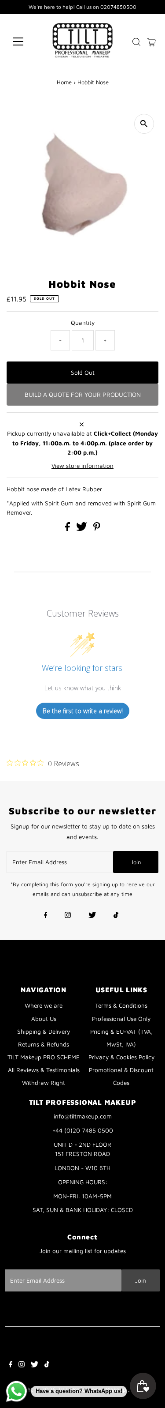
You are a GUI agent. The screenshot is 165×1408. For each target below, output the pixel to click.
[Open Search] (136, 42)
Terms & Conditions (121, 1005)
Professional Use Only (121, 1018)
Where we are (43, 1005)
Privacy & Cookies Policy (121, 1057)
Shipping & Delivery (43, 1031)
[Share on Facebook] (68, 528)
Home (64, 82)
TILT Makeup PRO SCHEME (43, 1057)
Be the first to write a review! (83, 711)
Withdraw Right (43, 1082)
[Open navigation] (25, 41)
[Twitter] (92, 915)
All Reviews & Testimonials (44, 1069)
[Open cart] (151, 41)
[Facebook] (46, 915)
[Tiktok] (116, 915)
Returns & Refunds (43, 1044)
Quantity (83, 322)
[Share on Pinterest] (96, 528)
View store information (82, 465)
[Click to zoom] (144, 124)
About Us (43, 1018)
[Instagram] (67, 915)
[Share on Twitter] (82, 528)
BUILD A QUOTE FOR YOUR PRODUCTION (83, 394)
